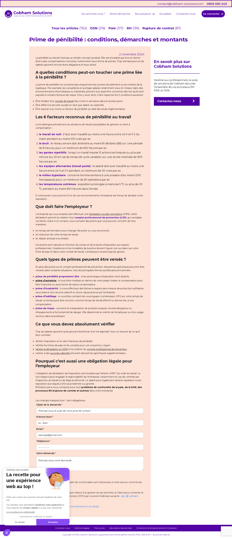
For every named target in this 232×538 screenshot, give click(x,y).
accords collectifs (60, 353)
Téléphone (43, 441)
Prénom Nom (44, 416)
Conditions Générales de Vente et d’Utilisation (156, 528)
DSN (94, 28)
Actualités (165, 13)
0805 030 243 (217, 4)
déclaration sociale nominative (105, 214)
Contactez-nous (185, 13)
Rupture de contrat (158, 28)
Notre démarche (120, 13)
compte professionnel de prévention (107, 349)
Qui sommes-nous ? (93, 13)
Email (40, 429)
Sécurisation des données (120, 528)
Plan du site (99, 528)
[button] (144, 13)
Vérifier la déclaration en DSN (52, 349)
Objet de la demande (49, 404)
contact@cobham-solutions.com (180, 4)
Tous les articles (65, 28)
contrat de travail (64, 101)
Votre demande (46, 453)
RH (130, 28)
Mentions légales (81, 528)
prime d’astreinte (46, 280)
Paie (112, 28)
